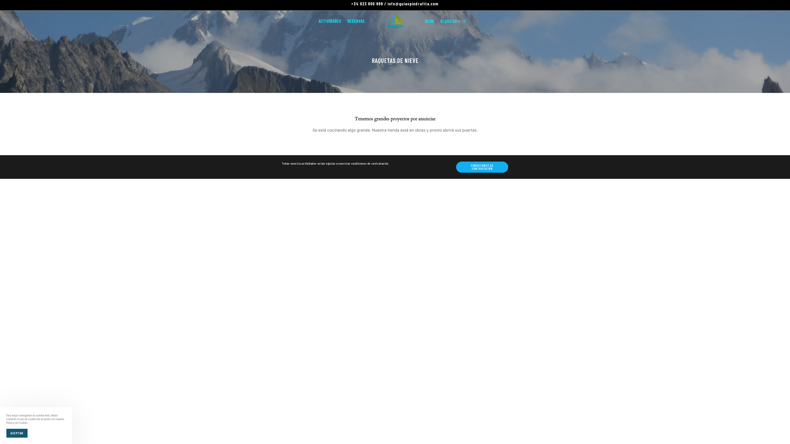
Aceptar (16, 433)
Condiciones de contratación (482, 167)
